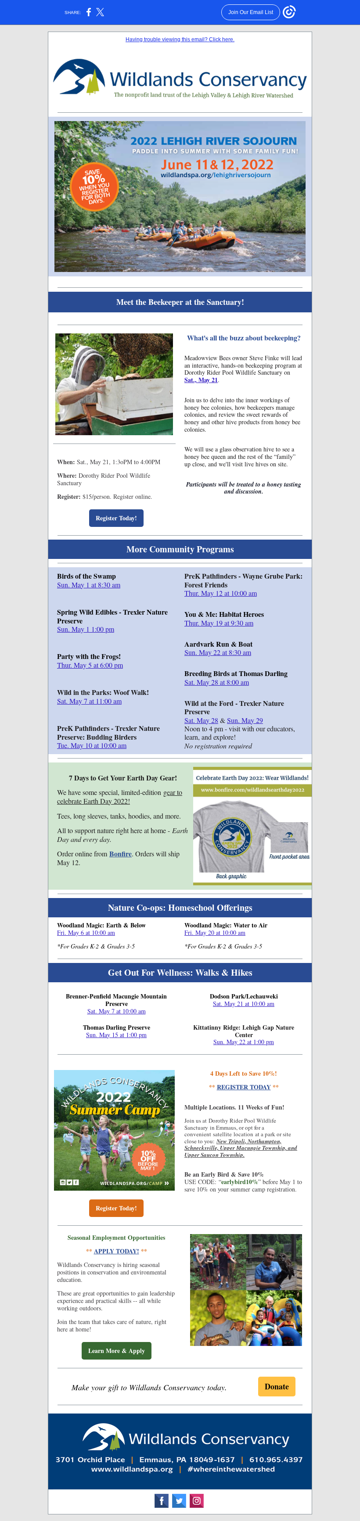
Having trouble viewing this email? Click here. (180, 39)
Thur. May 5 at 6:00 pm (90, 664)
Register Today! (116, 518)
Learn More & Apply (116, 1350)
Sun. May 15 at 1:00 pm (116, 1035)
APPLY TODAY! (116, 1251)
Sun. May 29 (245, 720)
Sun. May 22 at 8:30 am (217, 652)
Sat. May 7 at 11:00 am (89, 700)
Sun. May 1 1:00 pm (85, 628)
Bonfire (120, 853)
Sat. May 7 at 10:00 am (116, 1011)
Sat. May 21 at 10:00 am (243, 1003)
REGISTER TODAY (244, 1087)
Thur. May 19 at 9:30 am (218, 622)
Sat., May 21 (201, 379)
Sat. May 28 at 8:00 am (216, 682)
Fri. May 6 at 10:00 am (86, 932)
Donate (277, 1386)
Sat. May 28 (201, 720)
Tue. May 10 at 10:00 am (91, 745)
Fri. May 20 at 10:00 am (214, 932)
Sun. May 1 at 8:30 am (88, 584)
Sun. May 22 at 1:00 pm (243, 1042)
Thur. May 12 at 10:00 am (220, 593)
